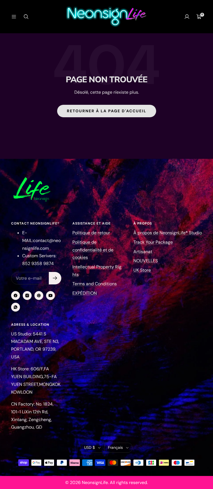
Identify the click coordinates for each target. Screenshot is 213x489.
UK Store (142, 270)
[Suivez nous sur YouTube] (50, 295)
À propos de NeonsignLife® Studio (167, 233)
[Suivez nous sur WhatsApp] (15, 307)
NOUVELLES (145, 261)
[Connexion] (187, 16)
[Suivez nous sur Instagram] (27, 295)
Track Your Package (153, 242)
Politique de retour (91, 233)
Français (115, 447)
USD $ (89, 447)
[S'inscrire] (55, 278)
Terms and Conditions (94, 284)
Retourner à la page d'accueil (106, 110)
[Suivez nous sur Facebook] (15, 295)
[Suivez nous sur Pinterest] (38, 295)
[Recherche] (26, 16)
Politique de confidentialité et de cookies (92, 249)
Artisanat (142, 251)
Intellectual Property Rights (96, 270)
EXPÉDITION (84, 293)
